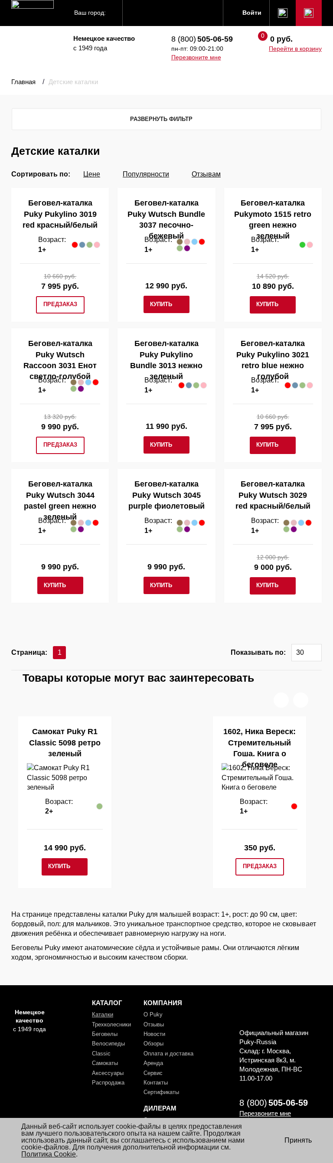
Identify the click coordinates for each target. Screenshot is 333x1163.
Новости (154, 1034)
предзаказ (60, 304)
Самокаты (105, 1063)
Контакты (156, 1082)
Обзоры (153, 1043)
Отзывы (154, 1024)
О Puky (153, 1014)
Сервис (153, 1073)
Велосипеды (108, 1043)
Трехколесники (111, 1024)
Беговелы (105, 1034)
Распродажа (108, 1082)
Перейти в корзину (295, 48)
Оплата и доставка (168, 1053)
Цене (91, 174)
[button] (281, 700)
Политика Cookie (48, 1154)
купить (161, 304)
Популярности (146, 174)
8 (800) (202, 39)
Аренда (153, 1063)
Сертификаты (161, 1092)
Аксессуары (108, 1073)
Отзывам (206, 174)
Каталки (102, 1014)
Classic (101, 1053)
